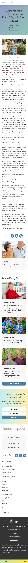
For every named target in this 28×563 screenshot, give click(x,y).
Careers (24, 561)
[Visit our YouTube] (24, 455)
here (21, 228)
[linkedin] (16, 236)
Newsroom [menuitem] (5, 487)
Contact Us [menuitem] (5, 512)
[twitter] (21, 236)
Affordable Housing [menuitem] (8, 476)
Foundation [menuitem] (5, 490)
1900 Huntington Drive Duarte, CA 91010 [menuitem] (14, 438)
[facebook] (12, 236)
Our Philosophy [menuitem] (7, 461)
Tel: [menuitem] (14, 443)
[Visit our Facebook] (16, 455)
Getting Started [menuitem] (6, 498)
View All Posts (14, 384)
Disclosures (14, 533)
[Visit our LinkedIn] (20, 455)
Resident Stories (14, 25)
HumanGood (15, 30)
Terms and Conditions (14, 536)
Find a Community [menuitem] (6, 472)
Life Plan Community (19, 64)
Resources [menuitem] (4, 503)
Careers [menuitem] (4, 508)
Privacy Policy (14, 540)
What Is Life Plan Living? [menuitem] (8, 469)
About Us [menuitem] (4, 484)
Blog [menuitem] (3, 500)
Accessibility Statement (14, 529)
